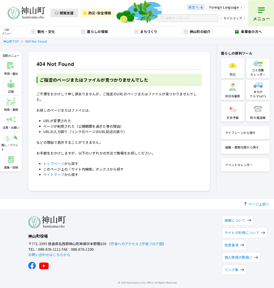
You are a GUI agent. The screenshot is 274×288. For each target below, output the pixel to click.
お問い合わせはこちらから (49, 254)
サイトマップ (232, 18)
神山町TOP (11, 41)
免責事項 (231, 245)
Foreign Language (224, 7)
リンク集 (231, 269)
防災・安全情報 (99, 12)
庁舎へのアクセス (125, 243)
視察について (235, 220)
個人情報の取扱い (239, 257)
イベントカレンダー (239, 165)
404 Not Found (36, 41)
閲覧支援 (66, 12)
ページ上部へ (258, 204)
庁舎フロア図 (152, 243)
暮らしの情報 (97, 31)
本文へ (193, 7)
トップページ (53, 163)
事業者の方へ (251, 31)
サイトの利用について (242, 232)
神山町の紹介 (200, 31)
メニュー (261, 18)
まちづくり (149, 31)
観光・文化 (46, 31)
